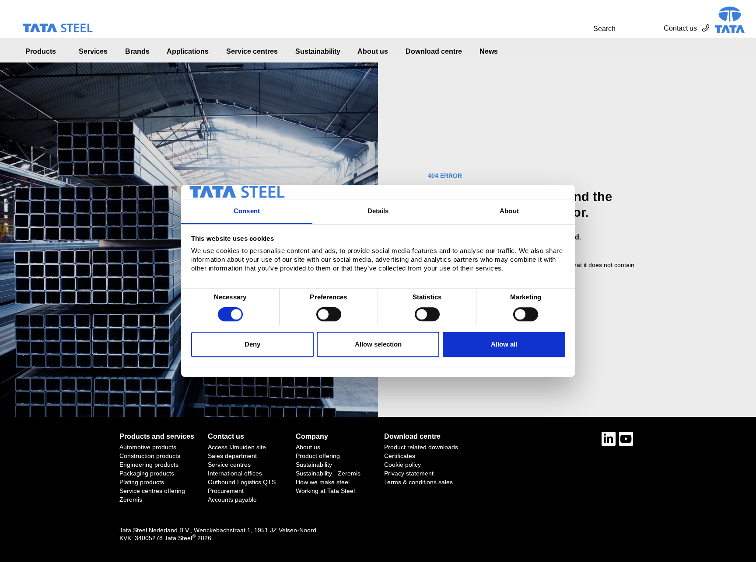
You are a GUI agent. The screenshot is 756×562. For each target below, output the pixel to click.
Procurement (226, 490)
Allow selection (378, 344)
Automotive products (147, 447)
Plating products (141, 482)
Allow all (504, 344)
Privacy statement (409, 473)
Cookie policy (402, 464)
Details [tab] (378, 211)
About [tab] (509, 211)
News (489, 51)
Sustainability (317, 51)
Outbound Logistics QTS (242, 482)
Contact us (680, 28)
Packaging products (146, 473)
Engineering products (148, 464)
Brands (137, 51)
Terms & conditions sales (418, 482)
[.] (583, 28)
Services (93, 51)
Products (40, 51)
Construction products (149, 455)
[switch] (328, 315)
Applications (188, 51)
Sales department (232, 455)
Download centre (434, 51)
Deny (252, 344)
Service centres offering (152, 490)
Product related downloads (421, 447)
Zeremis (130, 499)
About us (372, 51)
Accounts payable (232, 499)
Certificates (399, 455)
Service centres (252, 51)
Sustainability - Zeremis (328, 473)
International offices (235, 473)
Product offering (318, 455)
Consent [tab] (247, 211)
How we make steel (323, 482)
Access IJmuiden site (237, 447)
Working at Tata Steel (325, 490)
